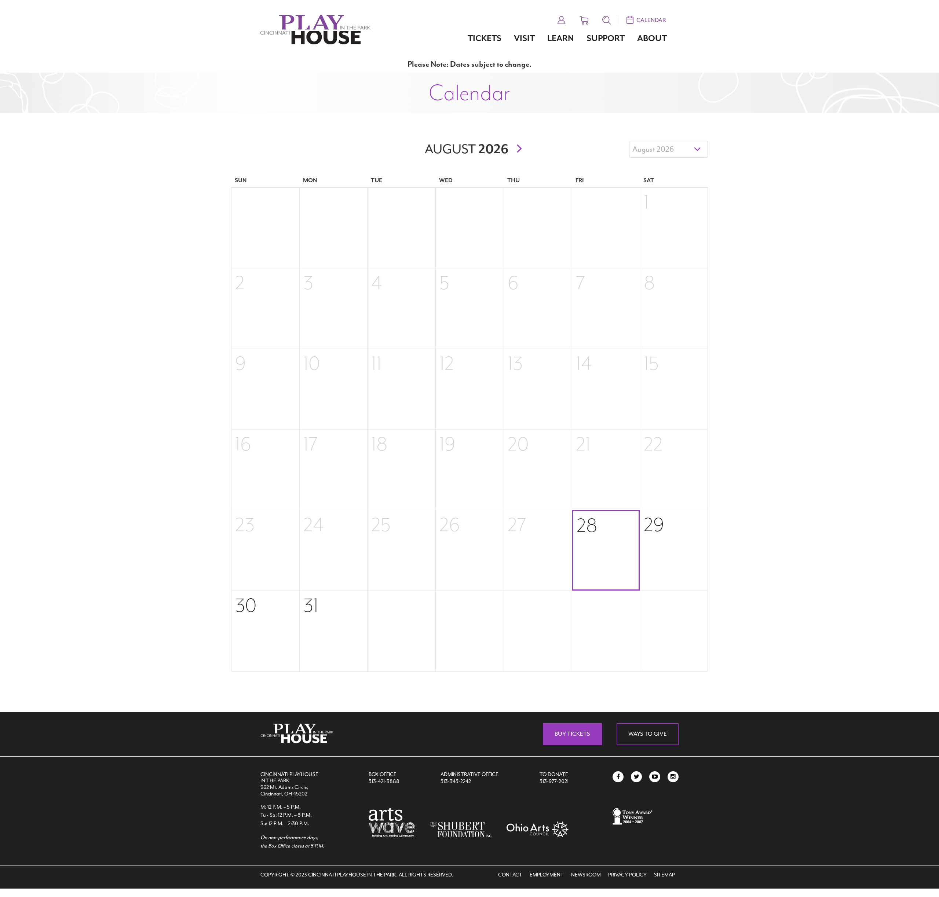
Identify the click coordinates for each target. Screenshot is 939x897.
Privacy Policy (627, 875)
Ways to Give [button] (647, 734)
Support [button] (606, 38)
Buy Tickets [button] (572, 734)
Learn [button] (560, 38)
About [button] (652, 38)
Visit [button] (524, 38)
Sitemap (664, 875)
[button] (562, 19)
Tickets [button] (484, 38)
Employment (547, 875)
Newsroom (586, 875)
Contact (510, 875)
